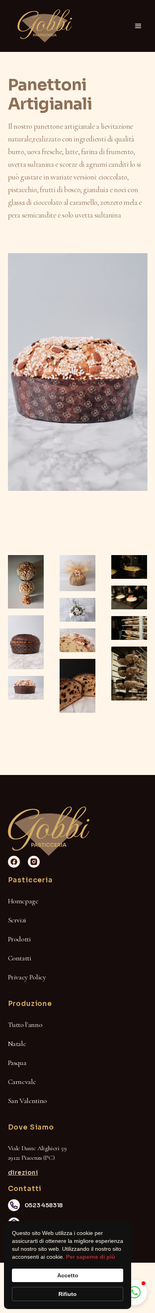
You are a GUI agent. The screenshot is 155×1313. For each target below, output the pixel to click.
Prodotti (19, 939)
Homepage (23, 901)
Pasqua (17, 1062)
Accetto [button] (67, 1275)
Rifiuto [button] (67, 1294)
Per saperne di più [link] (90, 1257)
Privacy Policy (27, 977)
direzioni (23, 1172)
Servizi (17, 920)
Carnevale (22, 1081)
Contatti (19, 958)
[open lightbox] (26, 582)
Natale (17, 1043)
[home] (43, 26)
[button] (138, 26)
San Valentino (27, 1100)
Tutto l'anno (25, 1024)
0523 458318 (44, 1205)
